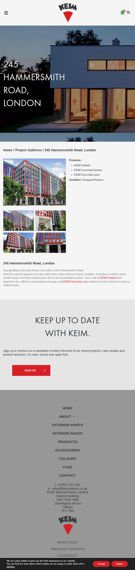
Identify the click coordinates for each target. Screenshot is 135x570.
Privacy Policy (67, 542)
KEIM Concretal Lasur (76, 281)
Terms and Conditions (68, 549)
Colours (67, 458)
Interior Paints (67, 433)
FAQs (67, 467)
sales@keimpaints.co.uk (69, 488)
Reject (119, 563)
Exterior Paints (67, 425)
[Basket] (122, 12)
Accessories (67, 450)
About (65, 416)
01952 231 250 (69, 485)
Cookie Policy (67, 555)
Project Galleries (28, 150)
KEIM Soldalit (108, 277)
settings (10, 566)
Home (7, 150)
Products (67, 442)
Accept (101, 563)
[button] (6, 13)
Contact (67, 475)
